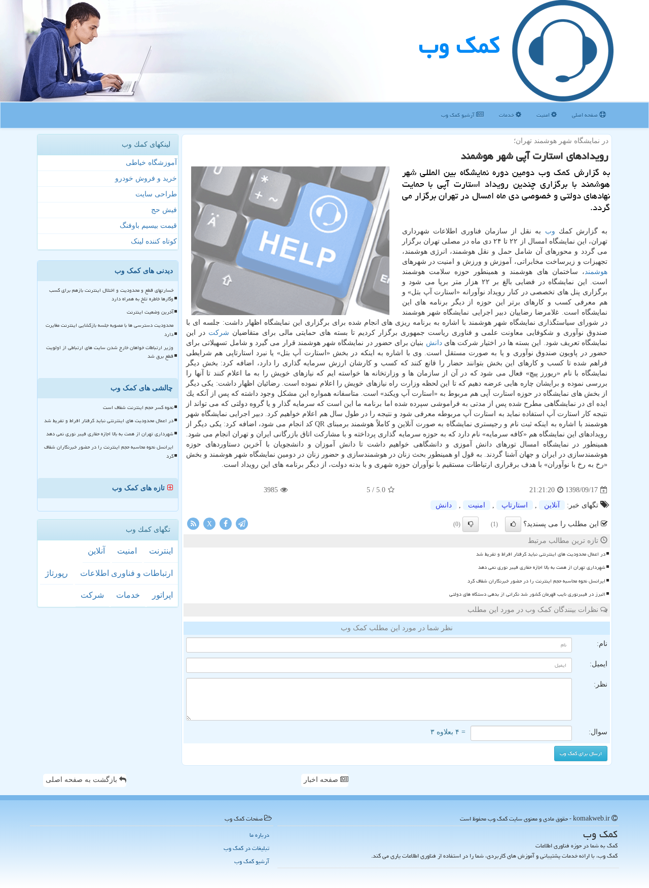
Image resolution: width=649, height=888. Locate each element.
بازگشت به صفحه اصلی (82, 779)
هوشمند (596, 272)
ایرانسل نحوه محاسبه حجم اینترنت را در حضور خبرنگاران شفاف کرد (536, 581)
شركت (218, 332)
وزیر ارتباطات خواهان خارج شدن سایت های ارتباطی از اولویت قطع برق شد (109, 352)
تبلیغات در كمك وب (246, 848)
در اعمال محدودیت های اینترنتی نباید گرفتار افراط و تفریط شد (540, 554)
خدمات (507, 115)
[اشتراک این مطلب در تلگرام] (242, 523)
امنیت (543, 115)
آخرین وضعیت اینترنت (150, 312)
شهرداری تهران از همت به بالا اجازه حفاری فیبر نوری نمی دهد (541, 567)
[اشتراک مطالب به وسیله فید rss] (193, 523)
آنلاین (552, 505)
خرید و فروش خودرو (146, 178)
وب (550, 231)
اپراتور (162, 595)
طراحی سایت (156, 194)
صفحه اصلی (585, 115)
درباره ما (259, 835)
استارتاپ (514, 505)
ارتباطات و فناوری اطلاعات (126, 573)
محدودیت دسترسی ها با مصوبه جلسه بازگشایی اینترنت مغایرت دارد (109, 329)
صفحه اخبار (322, 779)
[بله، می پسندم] (513, 524)
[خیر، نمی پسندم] (470, 524)
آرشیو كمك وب (458, 115)
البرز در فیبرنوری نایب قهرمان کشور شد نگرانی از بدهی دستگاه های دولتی (527, 594)
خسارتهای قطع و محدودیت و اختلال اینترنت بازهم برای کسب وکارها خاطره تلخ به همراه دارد (111, 294)
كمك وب (459, 45)
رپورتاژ (56, 573)
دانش (434, 343)
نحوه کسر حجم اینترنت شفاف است (138, 407)
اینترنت (161, 551)
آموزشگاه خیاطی (151, 162)
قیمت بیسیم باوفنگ (148, 225)
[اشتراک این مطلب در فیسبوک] (226, 523)
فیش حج (164, 210)
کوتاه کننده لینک (154, 241)
